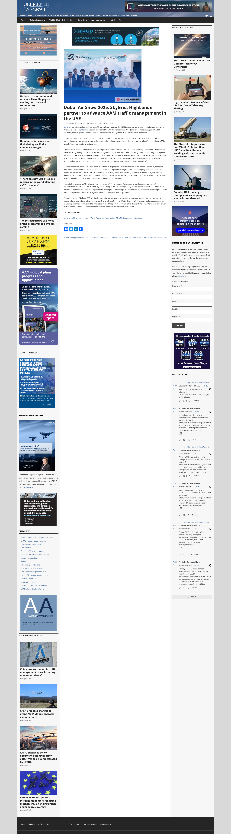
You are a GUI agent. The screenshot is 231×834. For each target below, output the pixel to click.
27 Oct (195, 453)
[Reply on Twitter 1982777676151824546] (180, 476)
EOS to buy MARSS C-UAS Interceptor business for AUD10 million (139, 237)
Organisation (177, 317)
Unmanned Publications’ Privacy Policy (35, 824)
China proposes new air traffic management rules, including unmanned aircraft (38, 672)
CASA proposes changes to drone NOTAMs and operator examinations (37, 714)
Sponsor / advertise (98, 20)
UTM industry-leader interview (33, 589)
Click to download (26, 487)
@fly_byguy (197, 386)
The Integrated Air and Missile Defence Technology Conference (192, 63)
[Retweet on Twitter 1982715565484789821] (184, 515)
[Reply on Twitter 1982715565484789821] (180, 515)
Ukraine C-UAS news (29, 578)
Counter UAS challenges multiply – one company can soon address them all (190, 195)
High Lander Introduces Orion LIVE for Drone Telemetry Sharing (191, 105)
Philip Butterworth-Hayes (189, 408)
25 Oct (195, 529)
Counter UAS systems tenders (33, 551)
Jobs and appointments (30, 565)
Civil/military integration (31, 544)
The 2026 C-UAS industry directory (61, 20)
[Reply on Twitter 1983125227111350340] (180, 440)
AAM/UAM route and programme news (37, 537)
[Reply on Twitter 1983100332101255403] (180, 401)
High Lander (83, 130)
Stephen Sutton (185, 386)
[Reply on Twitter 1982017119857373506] (180, 554)
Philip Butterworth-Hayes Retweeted (198, 382)
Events (23, 561)
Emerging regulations (29, 558)
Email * (175, 301)
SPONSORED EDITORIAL (30, 63)
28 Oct (206, 386)
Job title (175, 309)
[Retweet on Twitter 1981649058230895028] (184, 588)
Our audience (82, 20)
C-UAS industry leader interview (34, 541)
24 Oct (196, 565)
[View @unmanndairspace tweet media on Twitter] (180, 433)
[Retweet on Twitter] (185, 382)
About (23, 20)
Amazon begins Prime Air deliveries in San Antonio (86, 237)
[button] (120, 20)
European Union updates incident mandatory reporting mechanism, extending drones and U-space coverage (38, 802)
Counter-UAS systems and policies (35, 554)
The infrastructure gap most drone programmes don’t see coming (37, 224)
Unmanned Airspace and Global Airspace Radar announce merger (35, 144)
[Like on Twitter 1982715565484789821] (189, 515)
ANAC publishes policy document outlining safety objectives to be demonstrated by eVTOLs (38, 757)
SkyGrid (67, 127)
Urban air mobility (108, 123)
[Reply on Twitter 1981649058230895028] (180, 588)
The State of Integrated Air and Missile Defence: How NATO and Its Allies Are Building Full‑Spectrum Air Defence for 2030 (190, 150)
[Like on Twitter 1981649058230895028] (189, 588)
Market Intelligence (36, 20)
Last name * (177, 294)
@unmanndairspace (185, 412)
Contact (112, 20)
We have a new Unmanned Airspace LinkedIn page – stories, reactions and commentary (36, 100)
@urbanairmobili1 (184, 453)
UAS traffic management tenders (34, 575)
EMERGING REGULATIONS (30, 635)
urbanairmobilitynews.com (190, 450)
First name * (177, 286)
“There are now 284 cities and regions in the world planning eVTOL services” (37, 182)
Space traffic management (31, 568)
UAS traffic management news (92, 123)
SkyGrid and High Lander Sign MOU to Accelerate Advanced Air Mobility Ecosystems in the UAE (103, 218)
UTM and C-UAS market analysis (34, 585)
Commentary (26, 548)
